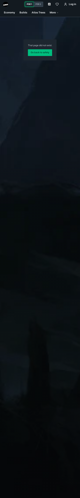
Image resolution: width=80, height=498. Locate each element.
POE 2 (38, 4)
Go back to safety (40, 52)
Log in (72, 4)
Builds (23, 12)
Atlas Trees (38, 12)
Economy (9, 12)
